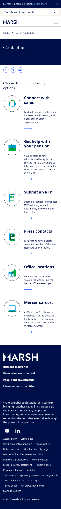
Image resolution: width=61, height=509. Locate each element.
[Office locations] (14, 273)
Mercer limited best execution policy (23, 454)
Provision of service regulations (20, 470)
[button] (57, 4)
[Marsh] (20, 357)
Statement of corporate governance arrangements (30, 475)
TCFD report (34, 480)
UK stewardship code (32, 485)
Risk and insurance (15, 367)
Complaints (26, 439)
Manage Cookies (12, 491)
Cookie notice (42, 444)
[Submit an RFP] (14, 198)
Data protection (11, 449)
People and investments (18, 380)
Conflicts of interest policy (17, 444)
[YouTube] (7, 430)
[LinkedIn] (17, 430)
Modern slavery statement (17, 465)
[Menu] (56, 22)
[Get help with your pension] (14, 147)
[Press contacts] (14, 237)
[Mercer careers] (14, 308)
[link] (5, 70)
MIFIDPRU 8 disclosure (15, 459)
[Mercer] (14, 22)
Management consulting (19, 386)
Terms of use (10, 485)
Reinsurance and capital (19, 373)
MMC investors (40, 459)
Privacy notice (43, 465)
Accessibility (10, 439)
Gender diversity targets (37, 449)
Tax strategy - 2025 (13, 480)
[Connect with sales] (14, 103)
